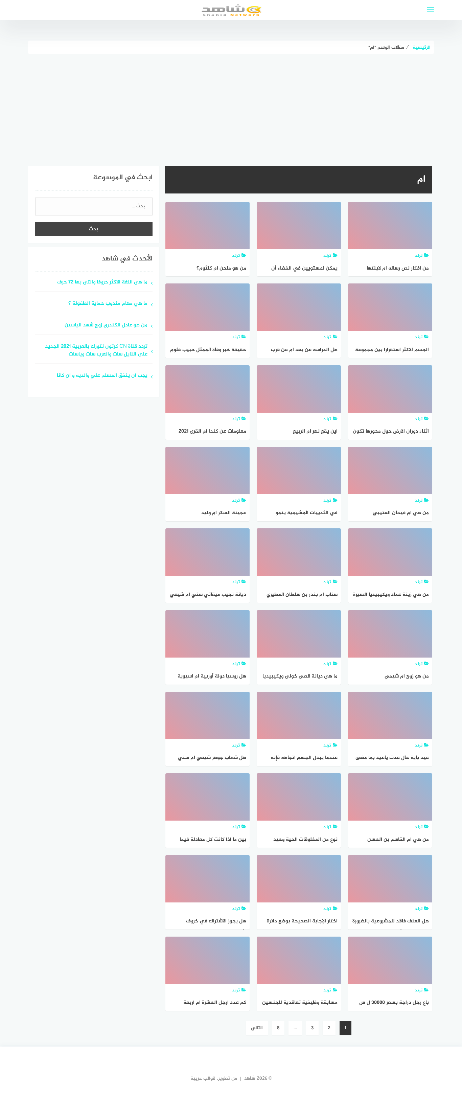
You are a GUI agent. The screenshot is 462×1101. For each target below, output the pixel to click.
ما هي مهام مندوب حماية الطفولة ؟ (107, 304)
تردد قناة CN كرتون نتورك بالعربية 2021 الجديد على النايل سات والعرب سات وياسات (96, 351)
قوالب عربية (202, 1078)
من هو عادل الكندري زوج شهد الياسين (106, 325)
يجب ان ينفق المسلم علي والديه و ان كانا (102, 376)
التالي (257, 1028)
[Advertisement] (231, 105)
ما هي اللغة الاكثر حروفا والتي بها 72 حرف (102, 282)
